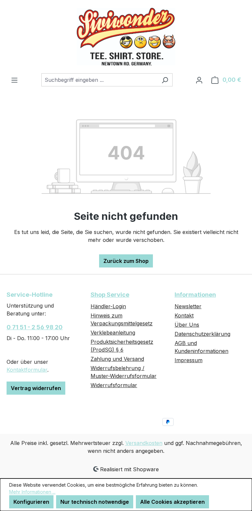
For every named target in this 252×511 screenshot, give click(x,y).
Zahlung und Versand (117, 359)
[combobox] (99, 79)
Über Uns (187, 324)
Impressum (188, 360)
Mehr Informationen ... (32, 492)
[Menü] (14, 79)
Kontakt (184, 315)
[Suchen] (165, 79)
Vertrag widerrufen (36, 388)
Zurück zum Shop (126, 261)
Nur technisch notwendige (94, 502)
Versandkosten (143, 443)
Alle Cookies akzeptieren (172, 502)
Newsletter (188, 306)
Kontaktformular (27, 369)
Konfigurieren (31, 502)
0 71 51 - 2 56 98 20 (35, 327)
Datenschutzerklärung (202, 334)
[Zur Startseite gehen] (126, 36)
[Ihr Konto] (199, 79)
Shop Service (110, 294)
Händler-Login (108, 306)
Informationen (195, 294)
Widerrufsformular (114, 385)
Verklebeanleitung (113, 332)
